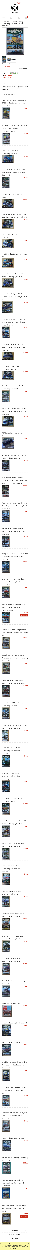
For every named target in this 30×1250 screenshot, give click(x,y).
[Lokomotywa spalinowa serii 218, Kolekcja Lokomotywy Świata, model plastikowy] (8, 356)
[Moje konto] (19, 18)
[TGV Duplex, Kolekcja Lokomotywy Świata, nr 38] (8, 443)
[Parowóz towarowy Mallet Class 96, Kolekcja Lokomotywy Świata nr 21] (8, 924)
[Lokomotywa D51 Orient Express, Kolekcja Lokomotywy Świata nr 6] (8, 946)
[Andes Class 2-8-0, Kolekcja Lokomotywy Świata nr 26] (8, 1168)
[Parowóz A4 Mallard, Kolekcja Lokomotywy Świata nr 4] (8, 901)
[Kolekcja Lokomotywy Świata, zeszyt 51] (8, 1145)
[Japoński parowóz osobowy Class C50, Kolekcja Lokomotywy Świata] (8, 465)
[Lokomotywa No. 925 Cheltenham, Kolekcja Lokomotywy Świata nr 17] (8, 969)
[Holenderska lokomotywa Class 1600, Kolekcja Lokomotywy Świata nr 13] (8, 831)
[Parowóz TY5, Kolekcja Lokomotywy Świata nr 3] (8, 991)
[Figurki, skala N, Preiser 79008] (8, 1011)
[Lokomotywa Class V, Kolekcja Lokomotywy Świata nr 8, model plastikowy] (8, 786)
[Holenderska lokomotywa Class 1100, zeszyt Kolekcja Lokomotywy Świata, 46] (8, 224)
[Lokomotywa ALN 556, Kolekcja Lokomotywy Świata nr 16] (8, 809)
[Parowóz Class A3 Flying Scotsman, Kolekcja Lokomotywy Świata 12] (8, 854)
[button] (4, 18)
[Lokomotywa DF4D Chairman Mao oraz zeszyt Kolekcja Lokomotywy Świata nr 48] (8, 1100)
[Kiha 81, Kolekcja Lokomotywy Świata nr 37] (8, 263)
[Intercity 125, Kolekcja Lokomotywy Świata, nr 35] (8, 243)
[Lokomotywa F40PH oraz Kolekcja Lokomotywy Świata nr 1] (8, 713)
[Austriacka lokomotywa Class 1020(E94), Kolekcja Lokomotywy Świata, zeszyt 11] (8, 691)
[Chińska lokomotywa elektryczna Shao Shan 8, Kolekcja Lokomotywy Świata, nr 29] (8, 643)
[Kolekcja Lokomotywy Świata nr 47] (8, 1050)
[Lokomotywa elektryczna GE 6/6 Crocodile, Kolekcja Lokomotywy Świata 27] (8, 307)
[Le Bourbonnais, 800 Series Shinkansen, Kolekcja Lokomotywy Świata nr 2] (8, 735)
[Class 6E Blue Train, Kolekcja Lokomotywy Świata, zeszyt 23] (8, 159)
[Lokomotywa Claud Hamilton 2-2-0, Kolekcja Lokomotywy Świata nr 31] (8, 283)
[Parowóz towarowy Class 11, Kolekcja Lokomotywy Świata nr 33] (8, 396)
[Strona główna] (15, 9)
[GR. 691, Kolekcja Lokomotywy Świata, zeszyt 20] (8, 203)
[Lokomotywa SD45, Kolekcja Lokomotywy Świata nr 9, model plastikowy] (8, 761)
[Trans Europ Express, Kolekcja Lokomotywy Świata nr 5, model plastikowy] (8, 879)
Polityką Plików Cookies (9, 1245)
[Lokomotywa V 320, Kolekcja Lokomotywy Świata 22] (8, 375)
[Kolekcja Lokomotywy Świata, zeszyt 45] (8, 1030)
